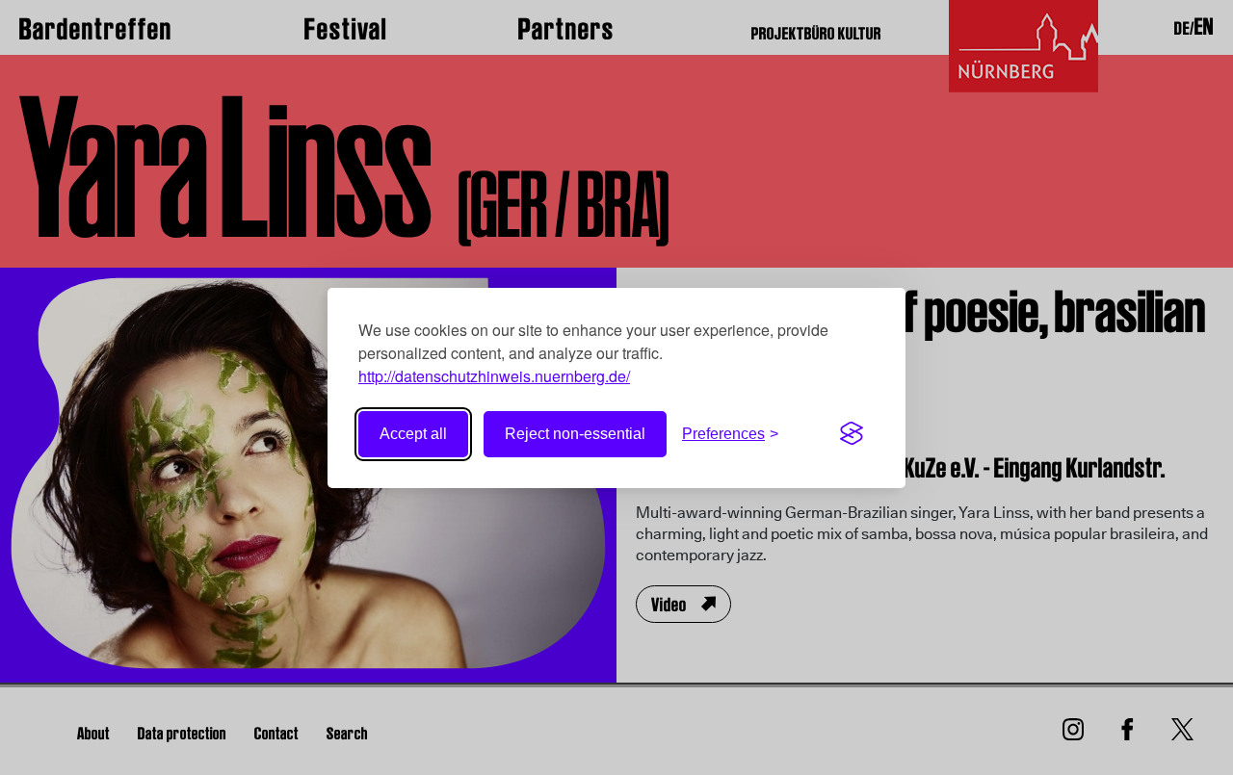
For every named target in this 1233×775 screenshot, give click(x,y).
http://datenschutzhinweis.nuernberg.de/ (494, 376)
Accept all (413, 434)
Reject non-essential (575, 434)
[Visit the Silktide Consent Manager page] (851, 434)
